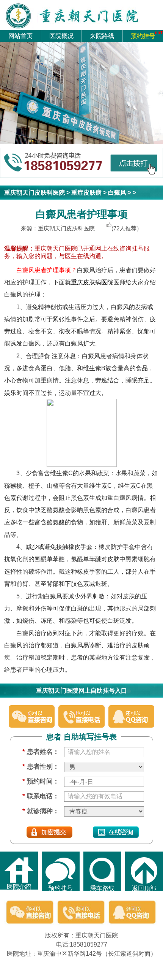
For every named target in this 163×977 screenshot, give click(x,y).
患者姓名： (40, 751)
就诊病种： (40, 811)
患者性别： (40, 766)
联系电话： (40, 796)
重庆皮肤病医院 (92, 282)
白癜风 (117, 192)
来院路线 (102, 35)
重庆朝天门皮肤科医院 (34, 192)
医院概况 (61, 35)
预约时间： (40, 781)
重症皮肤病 (86, 192)
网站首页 (20, 35)
